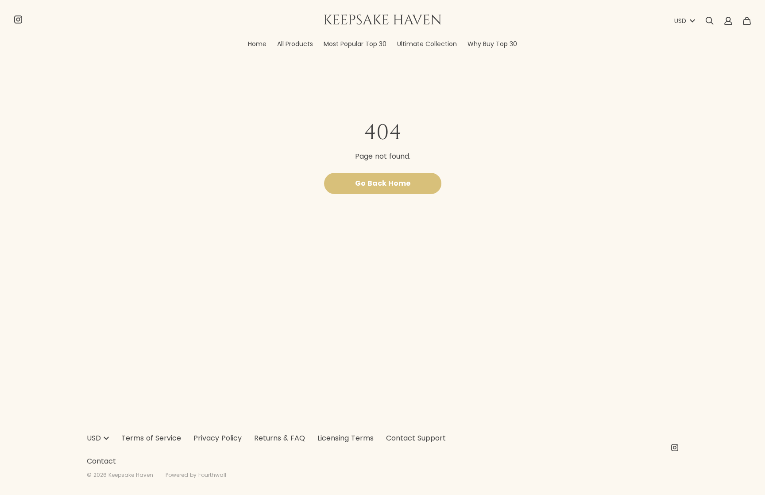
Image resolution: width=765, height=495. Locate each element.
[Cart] (747, 21)
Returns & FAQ (279, 438)
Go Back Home (382, 183)
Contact (101, 461)
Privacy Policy (217, 438)
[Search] (710, 21)
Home (257, 43)
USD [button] (680, 20)
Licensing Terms (345, 438)
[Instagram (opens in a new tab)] (18, 19)
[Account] (728, 21)
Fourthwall (212, 475)
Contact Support (416, 438)
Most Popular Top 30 (355, 43)
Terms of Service (151, 438)
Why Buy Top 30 (492, 43)
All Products (295, 43)
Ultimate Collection (427, 43)
